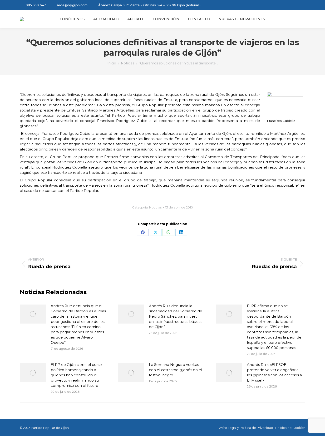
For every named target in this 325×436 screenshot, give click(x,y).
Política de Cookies (290, 428)
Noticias (155, 207)
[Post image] (33, 314)
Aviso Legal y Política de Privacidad (246, 428)
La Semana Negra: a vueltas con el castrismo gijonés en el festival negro (175, 369)
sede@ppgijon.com (72, 5)
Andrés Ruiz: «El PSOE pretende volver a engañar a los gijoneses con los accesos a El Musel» (274, 372)
